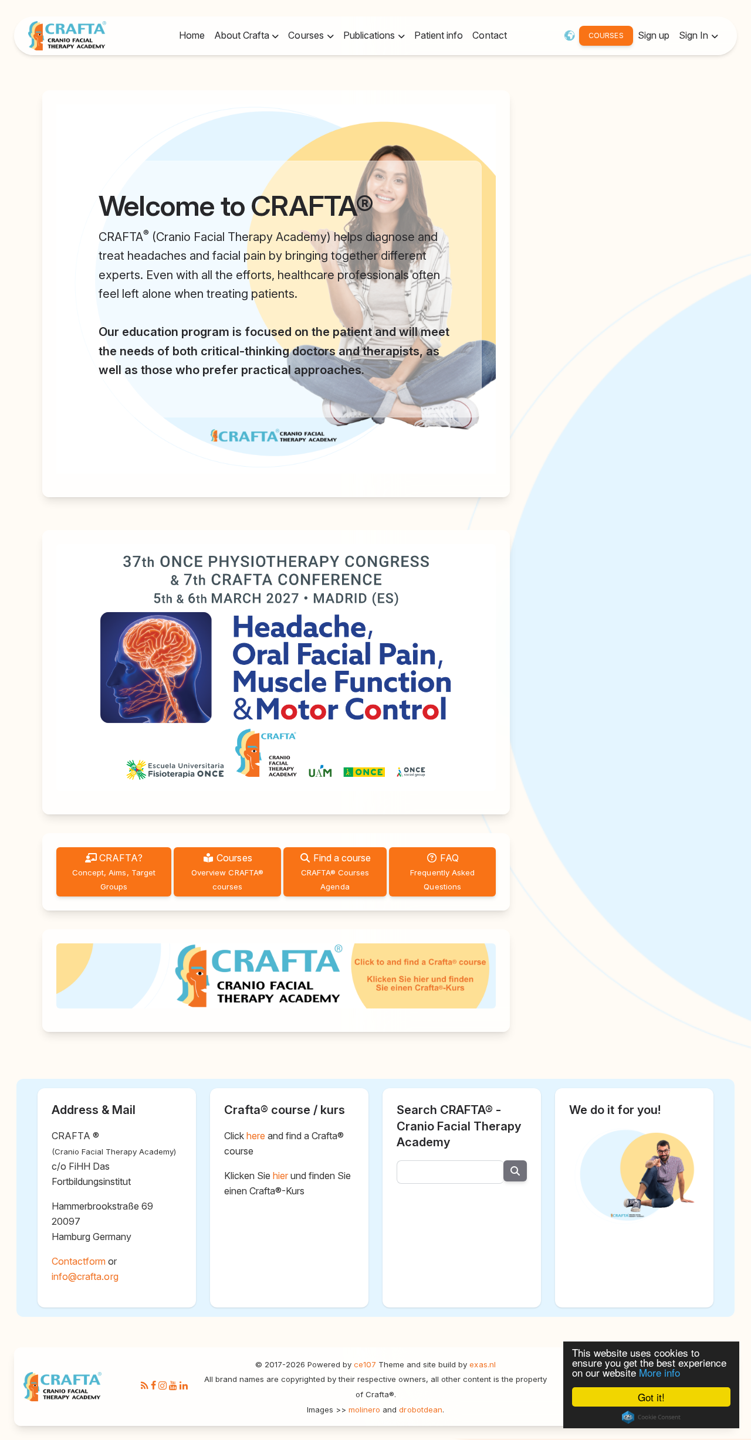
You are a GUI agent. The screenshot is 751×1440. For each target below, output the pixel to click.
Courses (227, 871)
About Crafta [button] (243, 35)
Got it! (651, 1397)
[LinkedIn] (184, 1386)
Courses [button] (307, 35)
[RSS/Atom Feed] (144, 1386)
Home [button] (192, 35)
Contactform (79, 1261)
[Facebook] (153, 1386)
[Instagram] (162, 1386)
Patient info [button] (438, 35)
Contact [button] (489, 35)
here (255, 1136)
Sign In (695, 35)
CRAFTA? (113, 871)
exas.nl (482, 1364)
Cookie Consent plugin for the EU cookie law (651, 1417)
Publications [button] (370, 35)
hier (280, 1175)
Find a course (336, 871)
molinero (364, 1409)
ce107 (365, 1364)
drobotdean (420, 1409)
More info (659, 1372)
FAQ (442, 871)
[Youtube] (173, 1386)
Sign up (653, 35)
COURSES (605, 35)
